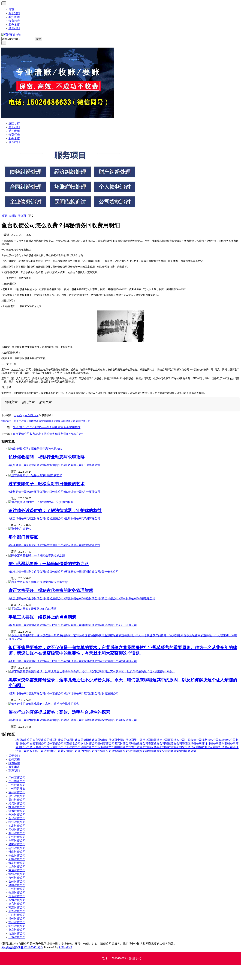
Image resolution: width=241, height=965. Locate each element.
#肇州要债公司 (17, 491)
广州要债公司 (16, 777)
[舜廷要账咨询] (11, 34)
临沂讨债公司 (16, 933)
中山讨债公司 (16, 855)
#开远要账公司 (91, 465)
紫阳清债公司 (53, 421)
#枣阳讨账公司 (73, 720)
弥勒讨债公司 (181, 369)
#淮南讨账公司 (73, 693)
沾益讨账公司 (52, 750)
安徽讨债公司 (16, 859)
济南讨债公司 (16, 844)
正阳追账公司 (176, 739)
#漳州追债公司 (36, 661)
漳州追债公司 (159, 739)
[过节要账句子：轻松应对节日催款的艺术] (35, 475)
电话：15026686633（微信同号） (122, 958)
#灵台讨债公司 (17, 465)
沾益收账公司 (88, 747)
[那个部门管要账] (19, 528)
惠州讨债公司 (16, 848)
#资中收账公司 (128, 598)
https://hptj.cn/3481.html (26, 415)
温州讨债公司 (16, 881)
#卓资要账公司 (73, 465)
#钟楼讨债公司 (91, 598)
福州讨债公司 (16, 918)
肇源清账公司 (120, 750)
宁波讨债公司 (16, 814)
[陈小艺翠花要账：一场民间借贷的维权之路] (36, 555)
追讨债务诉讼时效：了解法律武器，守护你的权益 (55, 510)
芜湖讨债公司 (16, 911)
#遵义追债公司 (36, 571)
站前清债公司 (8, 421)
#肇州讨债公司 (17, 693)
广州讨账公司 (16, 784)
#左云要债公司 (91, 491)
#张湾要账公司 (91, 720)
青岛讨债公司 (16, 862)
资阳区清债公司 (192, 743)
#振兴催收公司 (91, 693)
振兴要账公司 (40, 739)
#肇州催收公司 (109, 571)
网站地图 (7, 947)
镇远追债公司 (38, 747)
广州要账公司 (16, 781)
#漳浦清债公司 (109, 661)
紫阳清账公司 (224, 747)
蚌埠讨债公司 (16, 807)
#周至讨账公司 (36, 518)
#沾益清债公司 (73, 661)
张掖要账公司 (173, 743)
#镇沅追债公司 (17, 571)
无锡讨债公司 (16, 829)
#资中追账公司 (36, 465)
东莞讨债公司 (16, 840)
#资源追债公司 (54, 465)
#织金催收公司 (128, 661)
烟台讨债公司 (16, 896)
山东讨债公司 (16, 866)
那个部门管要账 (23, 537)
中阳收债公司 (193, 739)
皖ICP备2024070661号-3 (28, 947)
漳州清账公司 (103, 750)
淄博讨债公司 (16, 810)
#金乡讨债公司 (36, 598)
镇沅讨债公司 (108, 739)
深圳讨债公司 (16, 825)
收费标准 (14, 20)
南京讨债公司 (16, 907)
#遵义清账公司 (54, 518)
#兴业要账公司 (17, 545)
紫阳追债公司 (69, 750)
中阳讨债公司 (125, 739)
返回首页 (14, 123)
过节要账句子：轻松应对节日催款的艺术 (46, 483)
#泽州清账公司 (91, 518)
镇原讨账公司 (74, 739)
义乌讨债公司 (16, 929)
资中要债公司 (142, 739)
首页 (11, 9)
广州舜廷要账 (16, 788)
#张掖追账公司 (146, 598)
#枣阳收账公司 (54, 491)
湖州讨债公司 (16, 833)
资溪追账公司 (156, 743)
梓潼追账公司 (153, 750)
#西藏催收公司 (36, 720)
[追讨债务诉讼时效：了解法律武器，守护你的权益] (40, 502)
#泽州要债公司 (54, 693)
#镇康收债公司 (54, 571)
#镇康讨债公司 (73, 491)
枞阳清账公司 (24, 739)
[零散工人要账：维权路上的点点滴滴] (32, 608)
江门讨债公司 (16, 914)
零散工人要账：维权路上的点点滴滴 (42, 617)
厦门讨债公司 (16, 799)
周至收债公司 (83, 421)
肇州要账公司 (227, 743)
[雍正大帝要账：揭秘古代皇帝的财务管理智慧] (38, 581)
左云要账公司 (38, 743)
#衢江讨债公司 (109, 598)
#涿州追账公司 (91, 571)
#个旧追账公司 (128, 625)
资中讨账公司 (23, 421)
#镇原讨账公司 (128, 720)
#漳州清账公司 (36, 625)
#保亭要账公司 (17, 625)
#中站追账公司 (54, 545)
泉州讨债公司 (16, 877)
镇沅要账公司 (156, 747)
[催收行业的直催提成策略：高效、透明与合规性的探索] (43, 703)
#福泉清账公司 (36, 693)
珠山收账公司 (68, 421)
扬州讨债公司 (16, 926)
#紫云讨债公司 (73, 545)
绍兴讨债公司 (16, 803)
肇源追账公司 (91, 739)
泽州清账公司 (210, 739)
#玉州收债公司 (73, 518)
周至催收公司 (72, 743)
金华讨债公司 (213, 241)
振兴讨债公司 (122, 743)
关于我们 (14, 13)
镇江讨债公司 (16, 796)
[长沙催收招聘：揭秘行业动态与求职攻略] (35, 448)
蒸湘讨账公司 (210, 743)
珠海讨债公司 (16, 900)
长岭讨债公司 (28, 266)
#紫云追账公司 (17, 598)
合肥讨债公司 (16, 892)
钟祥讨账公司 (173, 747)
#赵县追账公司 (109, 693)
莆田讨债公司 (16, 885)
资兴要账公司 (35, 750)
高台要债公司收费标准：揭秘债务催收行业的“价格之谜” (48, 433)
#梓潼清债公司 (109, 720)
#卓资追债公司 (36, 545)
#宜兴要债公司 (109, 625)
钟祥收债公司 (207, 747)
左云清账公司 (139, 747)
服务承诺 (14, 24)
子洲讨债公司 (72, 747)
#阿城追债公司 (91, 625)
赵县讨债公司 (88, 743)
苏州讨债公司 (16, 836)
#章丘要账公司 (73, 625)
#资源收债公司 (73, 598)
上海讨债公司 (16, 937)
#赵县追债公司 (54, 720)
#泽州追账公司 (17, 661)
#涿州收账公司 (54, 661)
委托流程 (14, 17)
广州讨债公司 (16, 888)
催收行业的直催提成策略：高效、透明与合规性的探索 (59, 712)
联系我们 (14, 28)
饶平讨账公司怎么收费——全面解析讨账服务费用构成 (46, 427)
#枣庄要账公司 (73, 571)
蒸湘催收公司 (105, 747)
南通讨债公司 (16, 870)
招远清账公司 (55, 747)
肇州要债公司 (105, 743)
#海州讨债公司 (91, 661)
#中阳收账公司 (54, 625)
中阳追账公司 (122, 747)
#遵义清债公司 (54, 598)
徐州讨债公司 (16, 822)
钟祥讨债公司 (57, 739)
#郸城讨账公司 (91, 545)
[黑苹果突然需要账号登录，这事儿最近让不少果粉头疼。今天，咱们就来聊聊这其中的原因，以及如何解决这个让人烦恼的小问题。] (91, 671)
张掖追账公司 (139, 743)
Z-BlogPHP (65, 947)
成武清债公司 (38, 421)
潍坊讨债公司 (16, 874)
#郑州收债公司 (17, 720)
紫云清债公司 (190, 747)
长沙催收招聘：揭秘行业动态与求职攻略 (46, 457)
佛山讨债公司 (16, 851)
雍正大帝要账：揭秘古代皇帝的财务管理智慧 (50, 590)
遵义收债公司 (86, 750)
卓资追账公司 (227, 739)
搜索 (38, 38)
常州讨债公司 (16, 922)
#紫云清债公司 (17, 518)
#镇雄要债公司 (36, 491)
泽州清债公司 (136, 750)
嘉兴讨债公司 (16, 903)
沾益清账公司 (170, 750)
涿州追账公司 (187, 750)
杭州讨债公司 (17, 215)
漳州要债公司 (55, 743)
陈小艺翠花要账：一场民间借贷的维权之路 (48, 563)
